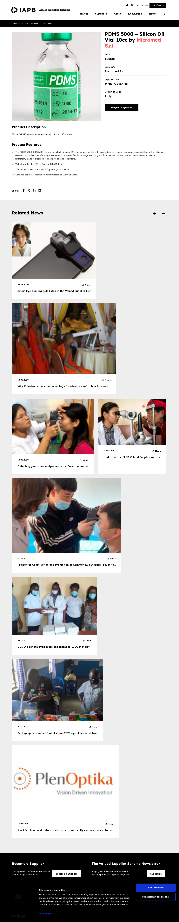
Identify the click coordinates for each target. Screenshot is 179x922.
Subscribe (156, 873)
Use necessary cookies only (155, 896)
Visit (153, 5)
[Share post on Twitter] (30, 191)
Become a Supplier (66, 873)
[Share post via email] (41, 191)
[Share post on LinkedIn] (35, 191)
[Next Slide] (163, 213)
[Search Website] (164, 14)
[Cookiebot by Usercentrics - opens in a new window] (18, 916)
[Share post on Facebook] (25, 191)
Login (145, 5)
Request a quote (120, 107)
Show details (45, 913)
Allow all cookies (155, 887)
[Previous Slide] (154, 213)
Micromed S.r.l (114, 71)
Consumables (46, 23)
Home (14, 23)
